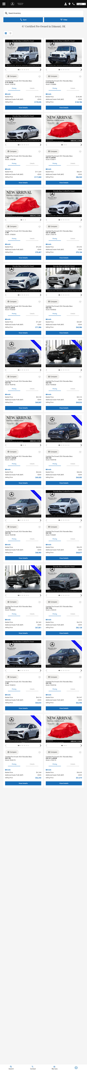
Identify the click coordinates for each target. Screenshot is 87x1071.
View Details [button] (23, 108)
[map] (69, 4)
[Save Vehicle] (39, 76)
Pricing (14, 88)
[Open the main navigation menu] (4, 4)
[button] (40, 69)
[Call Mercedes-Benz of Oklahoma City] (73, 4)
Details (32, 88)
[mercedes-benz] (12, 4)
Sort (24, 20)
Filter (65, 20)
